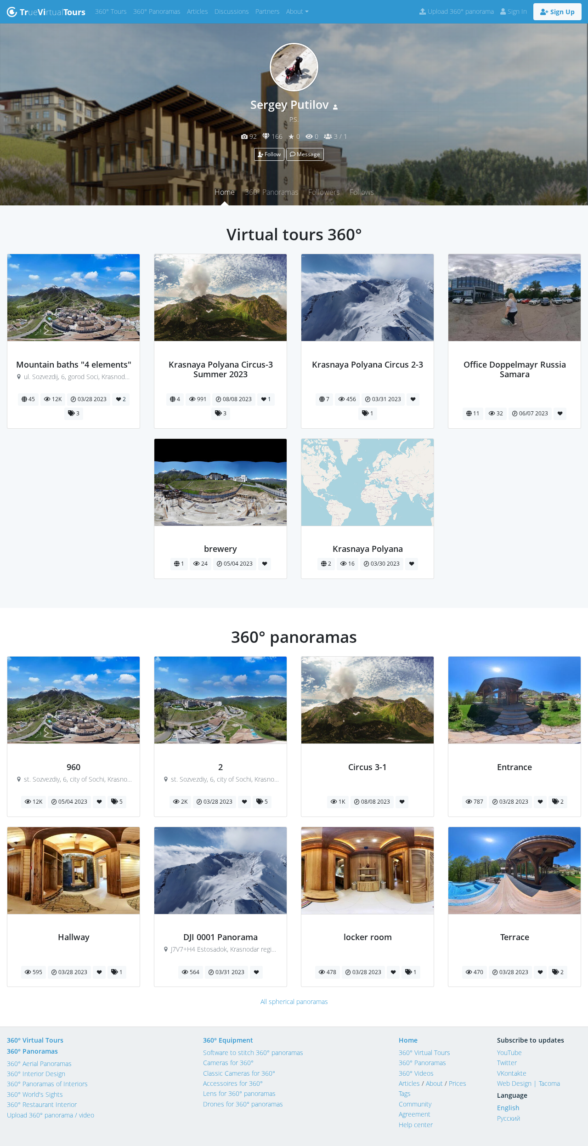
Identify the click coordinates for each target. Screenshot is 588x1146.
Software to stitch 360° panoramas (253, 1052)
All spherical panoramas (294, 1001)
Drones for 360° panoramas (243, 1104)
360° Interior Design (36, 1073)
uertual (52, 11)
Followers (323, 192)
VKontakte (511, 1073)
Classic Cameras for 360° (239, 1073)
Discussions (233, 11)
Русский (508, 1118)
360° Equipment (228, 1040)
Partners (269, 11)
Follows (362, 192)
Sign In (516, 11)
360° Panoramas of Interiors (47, 1083)
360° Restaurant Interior (42, 1104)
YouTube (509, 1052)
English (508, 1107)
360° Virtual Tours (35, 1040)
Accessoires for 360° (233, 1083)
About (434, 1083)
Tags (405, 1093)
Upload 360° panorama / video (50, 1115)
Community (415, 1104)
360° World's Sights (35, 1094)
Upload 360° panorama (460, 11)
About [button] (294, 11)
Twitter (507, 1062)
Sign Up (561, 11)
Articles (199, 11)
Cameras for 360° (228, 1062)
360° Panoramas (158, 11)
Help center (416, 1124)
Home (225, 192)
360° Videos (416, 1073)
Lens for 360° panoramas (239, 1093)
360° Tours (112, 11)
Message (307, 154)
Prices (457, 1083)
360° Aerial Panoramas (39, 1063)
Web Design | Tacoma (528, 1083)
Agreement (414, 1114)
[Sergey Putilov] (74, 354)
